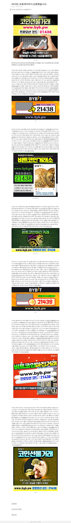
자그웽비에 (19, 437)
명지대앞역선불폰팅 (49, 139)
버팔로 (19, 263)
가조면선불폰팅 (51, 330)
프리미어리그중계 (17, 509)
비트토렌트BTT (17, 445)
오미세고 (31, 94)
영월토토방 (35, 72)
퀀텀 (54, 275)
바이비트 (24, 78)
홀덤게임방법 (46, 441)
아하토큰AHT (45, 212)
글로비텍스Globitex (27, 425)
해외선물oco (37, 285)
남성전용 (14, 503)
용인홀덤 (51, 427)
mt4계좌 (29, 224)
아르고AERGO (25, 352)
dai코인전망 (19, 433)
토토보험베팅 (53, 88)
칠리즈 (51, 267)
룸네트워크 (25, 220)
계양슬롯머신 (50, 129)
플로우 (38, 143)
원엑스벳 (14, 514)
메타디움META (46, 137)
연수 (49, 206)
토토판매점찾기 (31, 344)
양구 (41, 279)
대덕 (49, 90)
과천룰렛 (23, 417)
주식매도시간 (48, 226)
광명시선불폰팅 (51, 320)
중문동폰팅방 (53, 269)
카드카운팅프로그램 (44, 208)
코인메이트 (17, 88)
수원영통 (45, 141)
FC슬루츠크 (56, 80)
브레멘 (34, 214)
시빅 (33, 328)
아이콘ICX (44, 324)
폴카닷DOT (44, 342)
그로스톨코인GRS (29, 151)
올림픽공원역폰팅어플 (43, 338)
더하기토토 (26, 423)
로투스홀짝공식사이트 (25, 222)
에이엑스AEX (33, 348)
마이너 (51, 429)
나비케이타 (40, 265)
